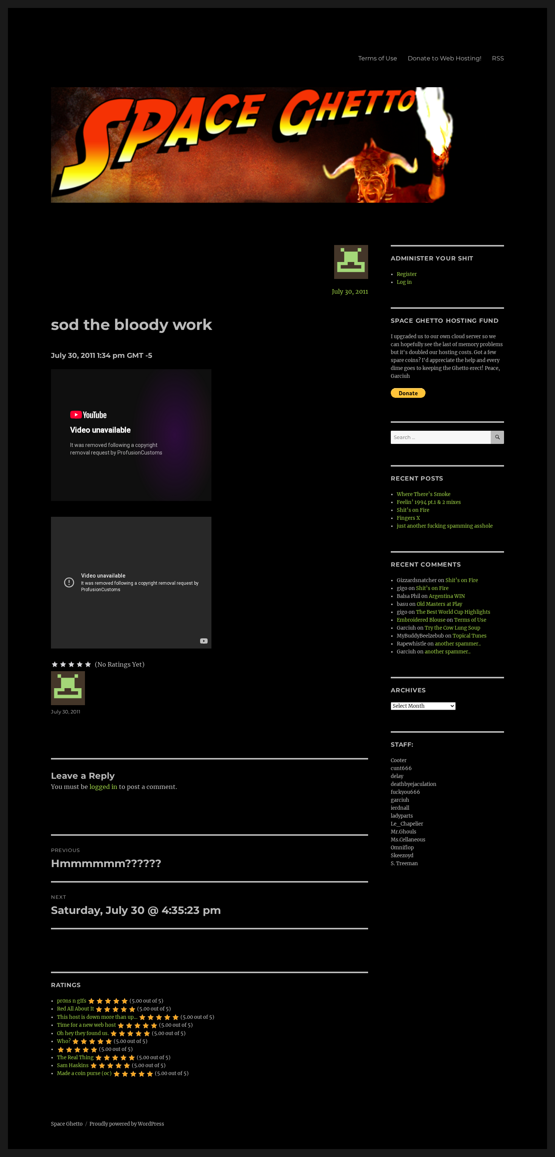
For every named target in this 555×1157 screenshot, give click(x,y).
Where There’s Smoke (423, 494)
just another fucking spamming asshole (445, 526)
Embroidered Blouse (421, 620)
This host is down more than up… (97, 1017)
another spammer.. (458, 644)
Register (407, 274)
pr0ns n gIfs (71, 1001)
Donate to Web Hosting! (444, 58)
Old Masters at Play (439, 604)
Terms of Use (377, 58)
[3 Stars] (71, 664)
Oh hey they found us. (83, 1033)
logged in (103, 786)
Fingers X (408, 518)
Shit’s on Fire (413, 510)
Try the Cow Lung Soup (452, 628)
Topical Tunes (470, 636)
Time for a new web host (86, 1025)
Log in (404, 282)
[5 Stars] (88, 664)
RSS (498, 58)
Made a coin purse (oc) (84, 1073)
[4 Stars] (79, 664)
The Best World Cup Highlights (453, 612)
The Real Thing (75, 1057)
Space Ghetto (67, 1124)
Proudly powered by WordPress (126, 1124)
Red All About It (75, 1009)
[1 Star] (55, 664)
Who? (64, 1041)
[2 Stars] (63, 664)
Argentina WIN (447, 596)
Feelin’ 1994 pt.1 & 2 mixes (429, 502)
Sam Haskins (73, 1065)
